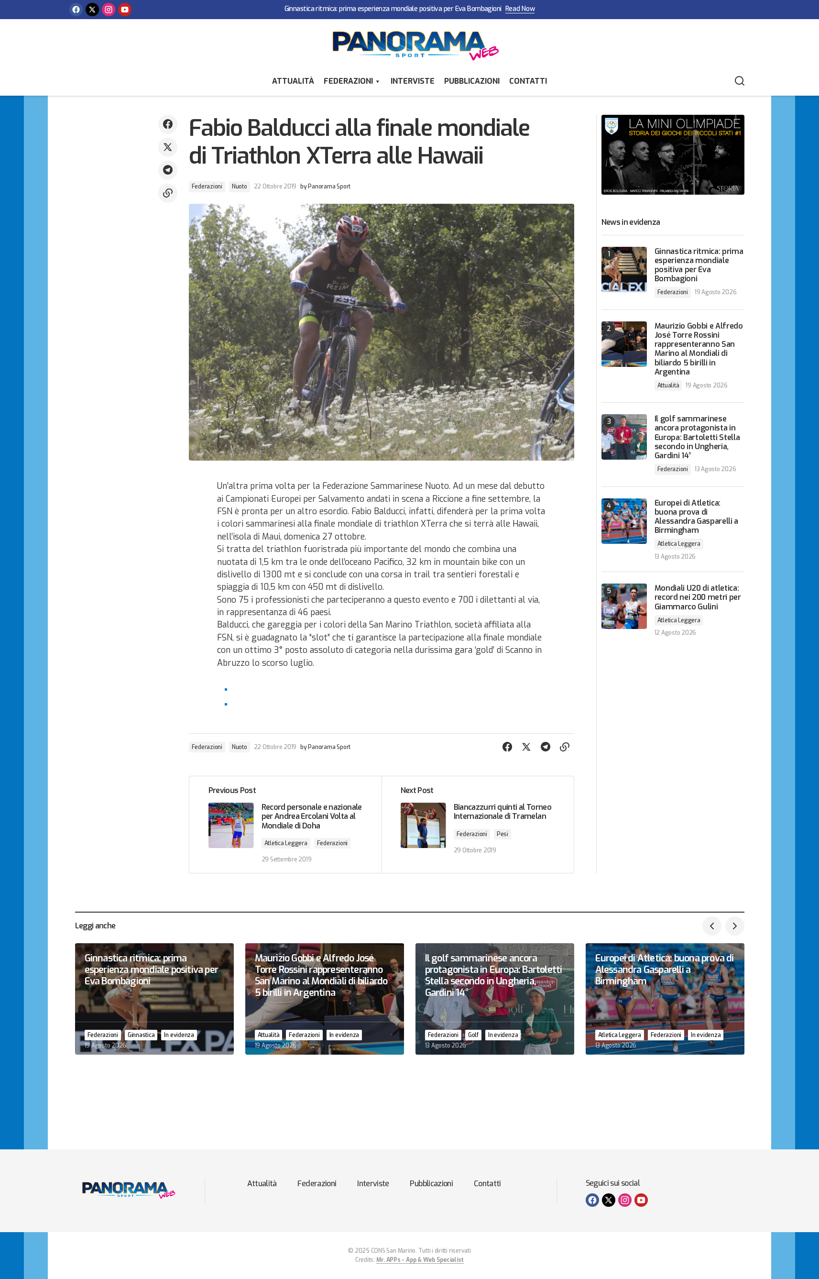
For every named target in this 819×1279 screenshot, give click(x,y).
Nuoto (239, 186)
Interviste (413, 81)
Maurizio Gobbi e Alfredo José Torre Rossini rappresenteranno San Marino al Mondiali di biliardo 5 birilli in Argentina (699, 348)
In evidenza (179, 1035)
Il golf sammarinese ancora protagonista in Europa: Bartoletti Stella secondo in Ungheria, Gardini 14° (697, 437)
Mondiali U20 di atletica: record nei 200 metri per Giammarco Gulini (698, 597)
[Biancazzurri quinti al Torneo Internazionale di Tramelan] (478, 824)
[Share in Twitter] (167, 147)
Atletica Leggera (285, 843)
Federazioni (348, 81)
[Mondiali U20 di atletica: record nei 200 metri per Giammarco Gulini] (624, 606)
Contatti (528, 81)
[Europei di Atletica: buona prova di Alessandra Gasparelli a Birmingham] (624, 521)
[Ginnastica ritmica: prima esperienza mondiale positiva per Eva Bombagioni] (624, 269)
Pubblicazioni (472, 81)
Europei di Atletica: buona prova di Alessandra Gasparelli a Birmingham (697, 516)
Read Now (520, 9)
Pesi (502, 834)
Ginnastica (141, 1035)
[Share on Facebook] (167, 124)
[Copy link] (167, 193)
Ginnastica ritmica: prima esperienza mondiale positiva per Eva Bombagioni (393, 9)
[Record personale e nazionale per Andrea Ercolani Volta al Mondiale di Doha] (285, 824)
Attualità (293, 81)
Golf (473, 1035)
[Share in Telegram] (167, 170)
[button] (739, 81)
